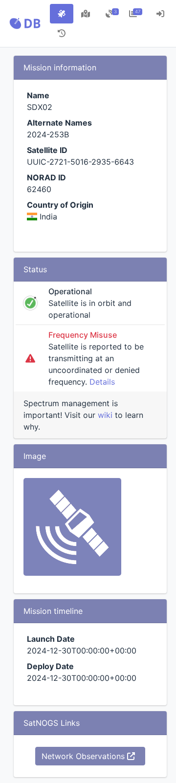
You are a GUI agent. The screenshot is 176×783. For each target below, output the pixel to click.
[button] (25, 23)
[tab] (61, 13)
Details (102, 382)
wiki (105, 415)
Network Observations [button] (84, 756)
